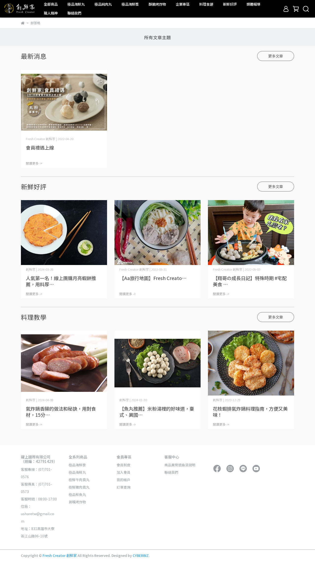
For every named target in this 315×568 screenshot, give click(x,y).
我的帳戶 (123, 479)
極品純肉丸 (103, 4)
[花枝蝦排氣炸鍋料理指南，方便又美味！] (251, 363)
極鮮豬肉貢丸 (79, 487)
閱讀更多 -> (34, 163)
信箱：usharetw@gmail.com (37, 514)
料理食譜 (206, 4)
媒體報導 (253, 4)
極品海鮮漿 (130, 4)
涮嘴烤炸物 (77, 501)
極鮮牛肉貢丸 (79, 479)
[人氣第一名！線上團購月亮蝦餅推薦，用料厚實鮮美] (64, 232)
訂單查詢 (123, 487)
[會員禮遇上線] (64, 102)
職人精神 (51, 13)
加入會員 (123, 472)
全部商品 (51, 4)
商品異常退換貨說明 (179, 464)
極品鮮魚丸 (77, 494)
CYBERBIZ (141, 555)
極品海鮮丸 (76, 4)
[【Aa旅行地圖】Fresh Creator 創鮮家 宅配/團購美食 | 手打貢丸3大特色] (157, 232)
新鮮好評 (230, 4)
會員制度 (123, 464)
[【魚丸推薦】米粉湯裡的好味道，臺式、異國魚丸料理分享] (157, 363)
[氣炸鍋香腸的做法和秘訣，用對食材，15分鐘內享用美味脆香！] (64, 363)
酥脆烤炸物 (157, 4)
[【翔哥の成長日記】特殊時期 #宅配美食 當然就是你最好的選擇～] (251, 232)
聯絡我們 (74, 13)
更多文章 (275, 55)
